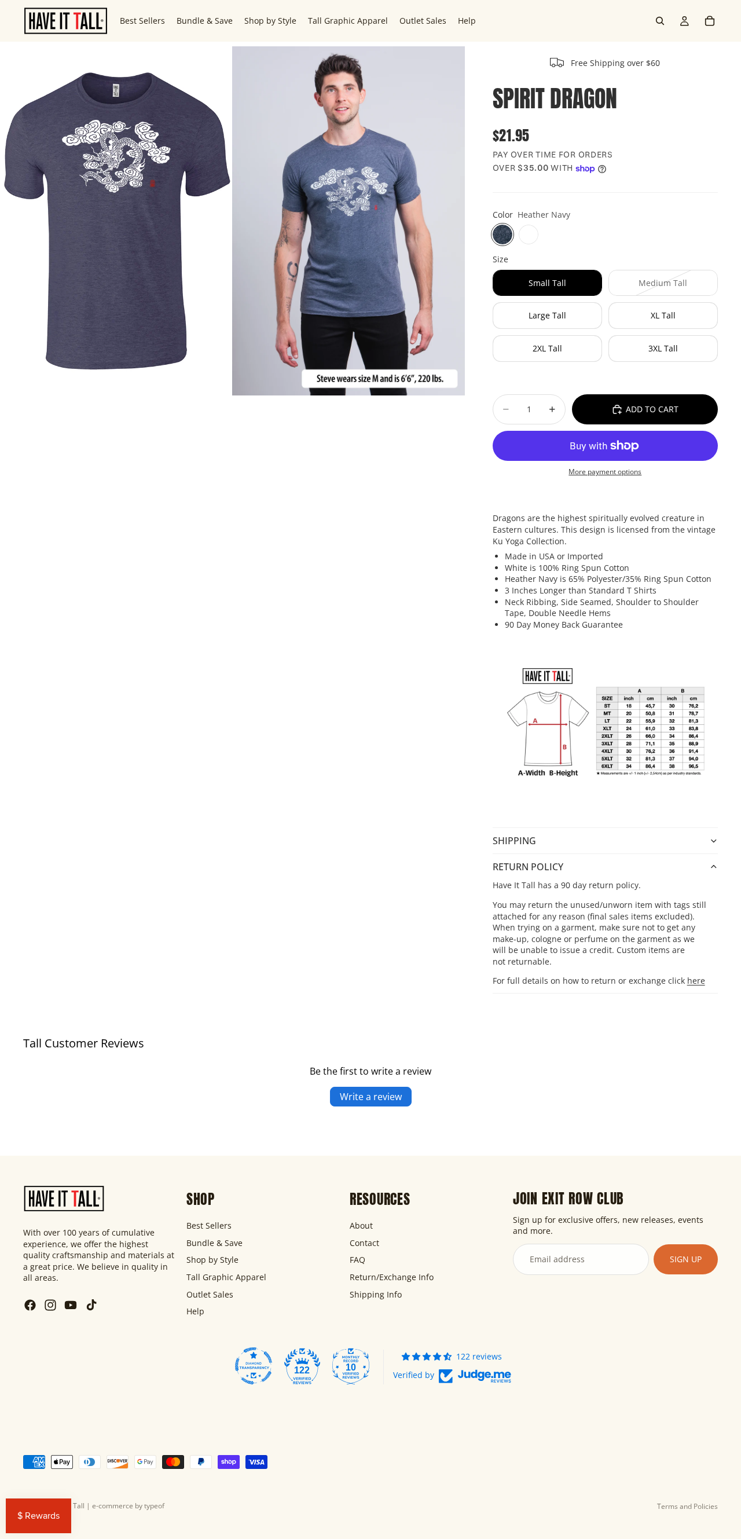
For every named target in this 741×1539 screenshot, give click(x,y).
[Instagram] (50, 1305)
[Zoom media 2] (348, 221)
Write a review (371, 1096)
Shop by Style (212, 1259)
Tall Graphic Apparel (226, 1276)
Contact (364, 1242)
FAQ (357, 1259)
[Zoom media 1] (116, 221)
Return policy (528, 866)
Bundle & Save (214, 1242)
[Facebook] (30, 1305)
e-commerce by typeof (128, 1506)
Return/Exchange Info (392, 1276)
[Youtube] (71, 1305)
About (361, 1225)
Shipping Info (376, 1293)
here (696, 980)
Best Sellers (209, 1225)
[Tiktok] (91, 1305)
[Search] (660, 21)
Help (195, 1311)
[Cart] (709, 21)
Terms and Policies (687, 1506)
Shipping (514, 840)
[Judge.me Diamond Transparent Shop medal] (253, 1365)
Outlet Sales (209, 1293)
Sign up (686, 1259)
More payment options (604, 471)
